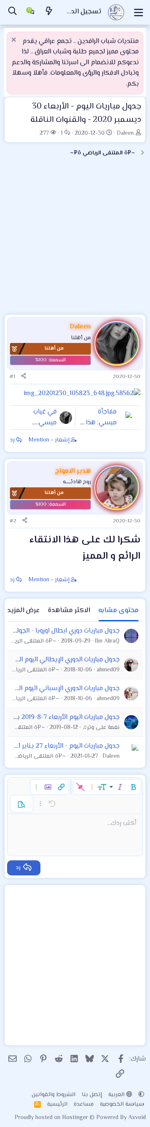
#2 (13, 521)
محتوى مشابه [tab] (118, 610)
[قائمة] (138, 12)
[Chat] (30, 12)
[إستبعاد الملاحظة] (14, 40)
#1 (12, 377)
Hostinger (76, 1117)
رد (12, 440)
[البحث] (12, 12)
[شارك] (23, 377)
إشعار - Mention (49, 440)
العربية (117, 1094)
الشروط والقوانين (53, 1094)
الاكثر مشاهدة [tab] (69, 610)
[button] (133, 787)
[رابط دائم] (75, 557)
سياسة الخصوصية (122, 1104)
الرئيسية (57, 1104)
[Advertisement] (75, 239)
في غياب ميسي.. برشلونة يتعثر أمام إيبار (38, 428)
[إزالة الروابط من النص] (80, 787)
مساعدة (84, 1104)
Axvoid (137, 1117)
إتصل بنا (92, 1094)
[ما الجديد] (49, 12)
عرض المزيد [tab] (23, 610)
